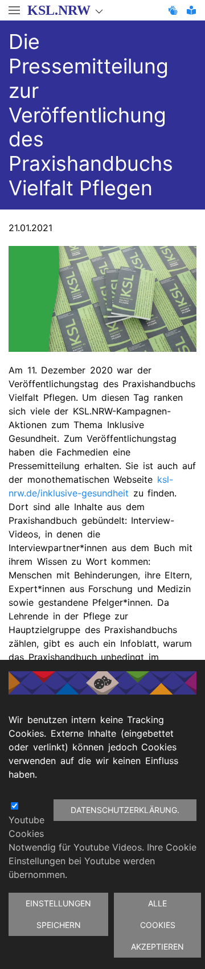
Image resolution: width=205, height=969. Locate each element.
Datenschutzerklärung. (125, 810)
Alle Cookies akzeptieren (157, 924)
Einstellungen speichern (58, 914)
